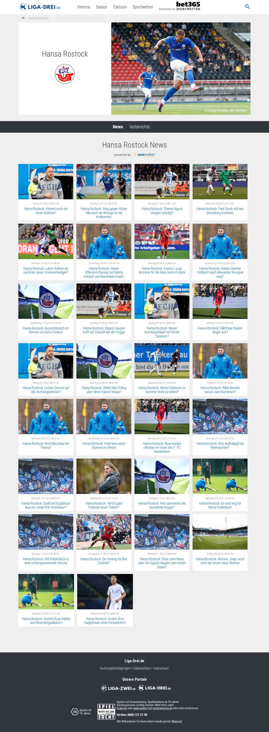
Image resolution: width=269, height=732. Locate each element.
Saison (101, 7)
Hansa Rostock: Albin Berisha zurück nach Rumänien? (220, 390)
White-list (177, 721)
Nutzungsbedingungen (115, 668)
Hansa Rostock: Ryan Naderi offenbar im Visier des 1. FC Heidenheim (162, 447)
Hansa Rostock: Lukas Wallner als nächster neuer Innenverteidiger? (45, 270)
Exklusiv (120, 7)
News (118, 127)
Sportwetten (143, 7)
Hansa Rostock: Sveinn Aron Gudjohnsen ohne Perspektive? (105, 621)
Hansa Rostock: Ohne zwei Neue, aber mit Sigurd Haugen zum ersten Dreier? (162, 563)
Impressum (161, 668)
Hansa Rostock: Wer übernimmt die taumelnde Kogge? (162, 505)
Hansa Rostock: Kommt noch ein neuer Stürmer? (46, 211)
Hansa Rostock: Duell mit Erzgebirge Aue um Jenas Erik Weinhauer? (45, 505)
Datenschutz (142, 668)
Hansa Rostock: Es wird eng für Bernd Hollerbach (220, 505)
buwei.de (122, 708)
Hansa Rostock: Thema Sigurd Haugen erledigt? (162, 211)
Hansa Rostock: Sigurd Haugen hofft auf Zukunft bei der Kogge (104, 330)
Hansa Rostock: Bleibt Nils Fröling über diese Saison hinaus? (104, 390)
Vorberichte (139, 127)
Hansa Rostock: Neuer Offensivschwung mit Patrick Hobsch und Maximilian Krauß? (103, 272)
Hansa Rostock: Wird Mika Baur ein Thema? (46, 445)
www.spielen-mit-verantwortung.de (152, 708)
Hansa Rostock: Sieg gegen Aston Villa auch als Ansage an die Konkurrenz (104, 213)
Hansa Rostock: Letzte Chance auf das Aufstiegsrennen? (46, 390)
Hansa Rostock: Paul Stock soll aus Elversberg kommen (220, 211)
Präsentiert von (167, 9)
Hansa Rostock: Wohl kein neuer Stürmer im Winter (104, 445)
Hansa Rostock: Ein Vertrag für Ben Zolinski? (104, 561)
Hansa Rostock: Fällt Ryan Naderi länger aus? (220, 330)
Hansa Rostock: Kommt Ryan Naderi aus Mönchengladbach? (46, 621)
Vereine (83, 7)
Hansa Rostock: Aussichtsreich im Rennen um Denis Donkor (46, 330)
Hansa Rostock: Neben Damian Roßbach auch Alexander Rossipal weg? (220, 272)
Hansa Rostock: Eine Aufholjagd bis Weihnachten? (220, 445)
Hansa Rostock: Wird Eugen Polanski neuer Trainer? (103, 505)
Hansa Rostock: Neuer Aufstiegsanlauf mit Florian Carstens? (162, 332)
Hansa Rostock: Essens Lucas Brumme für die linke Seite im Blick (162, 270)
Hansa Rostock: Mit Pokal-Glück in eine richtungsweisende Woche (46, 561)
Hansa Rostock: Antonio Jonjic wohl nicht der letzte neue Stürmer (220, 561)
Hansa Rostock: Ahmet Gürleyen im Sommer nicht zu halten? (162, 390)
